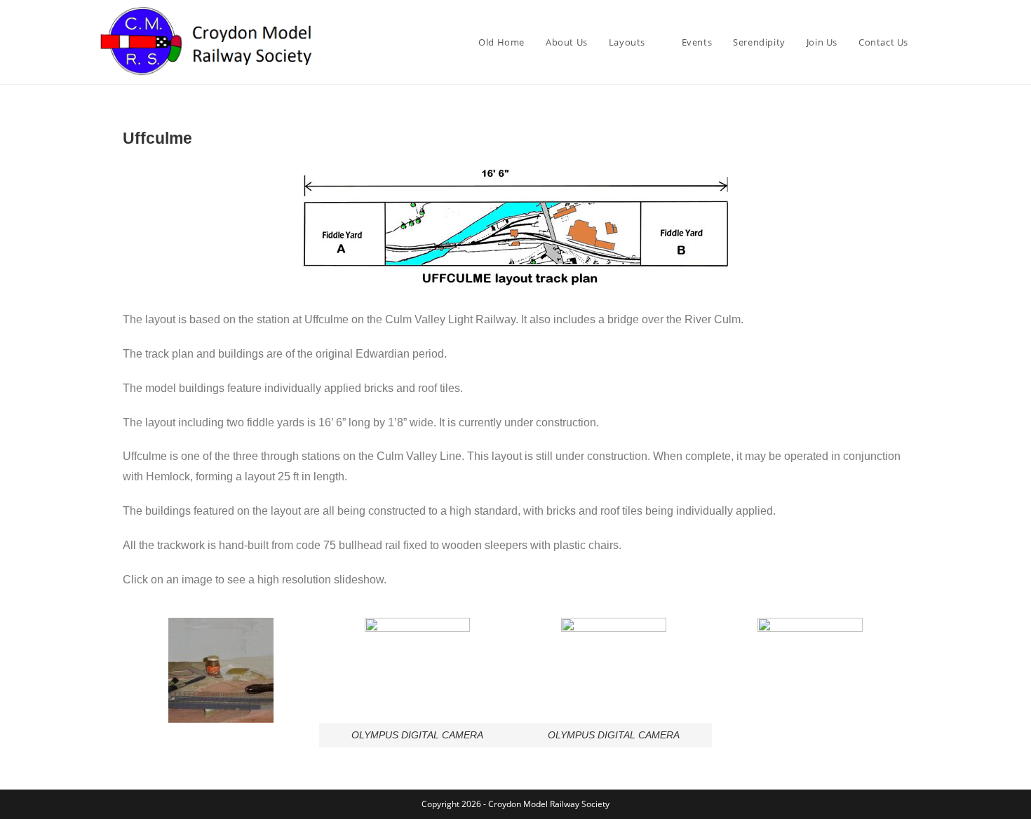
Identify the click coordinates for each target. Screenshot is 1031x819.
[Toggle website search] (933, 42)
